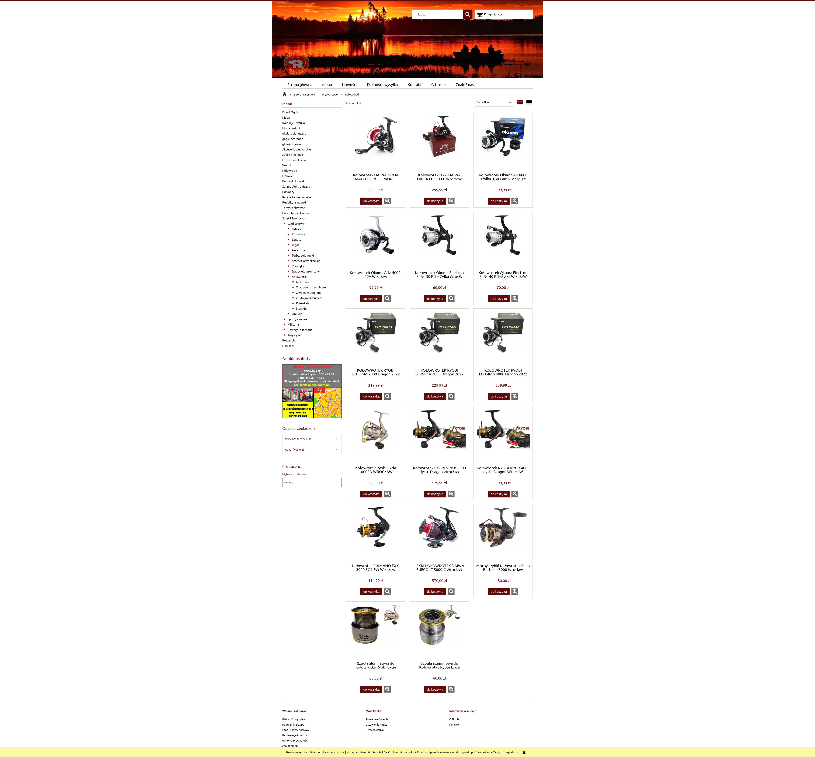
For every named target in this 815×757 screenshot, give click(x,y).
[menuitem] (299, 84)
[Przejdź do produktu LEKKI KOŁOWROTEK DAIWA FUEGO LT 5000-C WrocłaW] (439, 533)
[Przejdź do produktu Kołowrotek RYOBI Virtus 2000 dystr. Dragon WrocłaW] (439, 435)
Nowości (288, 345)
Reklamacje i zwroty (294, 735)
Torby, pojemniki (303, 255)
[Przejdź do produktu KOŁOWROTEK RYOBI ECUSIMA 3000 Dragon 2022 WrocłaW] (439, 337)
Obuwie (287, 176)
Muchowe (302, 282)
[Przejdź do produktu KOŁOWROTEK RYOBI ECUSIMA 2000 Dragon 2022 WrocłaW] (375, 337)
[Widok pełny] (529, 102)
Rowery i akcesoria (300, 329)
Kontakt (454, 724)
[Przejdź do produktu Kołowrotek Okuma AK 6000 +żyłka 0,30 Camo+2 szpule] (503, 142)
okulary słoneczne (294, 133)
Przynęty (288, 192)
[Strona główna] (314, 42)
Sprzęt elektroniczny (296, 186)
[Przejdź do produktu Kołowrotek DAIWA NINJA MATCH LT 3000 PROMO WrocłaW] (375, 142)
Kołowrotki (289, 170)
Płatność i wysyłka (293, 719)
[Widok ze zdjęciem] (520, 102)
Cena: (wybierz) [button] (294, 449)
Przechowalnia (375, 730)
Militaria (293, 324)
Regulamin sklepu (293, 724)
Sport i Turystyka (293, 218)
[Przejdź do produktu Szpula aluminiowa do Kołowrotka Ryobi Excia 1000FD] (375, 630)
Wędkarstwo (296, 223)
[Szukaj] (467, 14)
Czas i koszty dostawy (295, 730)
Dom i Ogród (290, 112)
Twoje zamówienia (377, 719)
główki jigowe (291, 144)
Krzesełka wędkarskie (296, 197)
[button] (387, 201)
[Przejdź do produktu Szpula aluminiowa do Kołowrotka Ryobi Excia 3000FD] (439, 630)
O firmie (454, 719)
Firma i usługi (291, 128)
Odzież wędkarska (294, 160)
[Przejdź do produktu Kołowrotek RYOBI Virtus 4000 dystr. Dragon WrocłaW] (503, 435)
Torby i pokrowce (293, 207)
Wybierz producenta (294, 474)
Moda (286, 117)
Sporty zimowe (298, 319)
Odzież (296, 229)
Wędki (286, 165)
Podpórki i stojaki (293, 181)
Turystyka (294, 335)
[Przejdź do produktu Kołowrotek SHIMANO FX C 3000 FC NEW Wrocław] (375, 533)
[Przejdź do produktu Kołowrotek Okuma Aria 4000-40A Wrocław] (375, 240)
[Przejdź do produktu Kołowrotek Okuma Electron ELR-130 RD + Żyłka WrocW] (439, 240)
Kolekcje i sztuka (293, 123)
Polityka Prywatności (295, 740)
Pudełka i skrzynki (294, 202)
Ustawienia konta (376, 724)
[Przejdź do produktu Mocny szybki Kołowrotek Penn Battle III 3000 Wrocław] (503, 533)
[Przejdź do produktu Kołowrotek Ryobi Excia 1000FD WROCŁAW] (375, 435)
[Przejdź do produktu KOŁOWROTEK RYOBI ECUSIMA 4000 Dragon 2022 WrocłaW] (503, 337)
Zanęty (296, 239)
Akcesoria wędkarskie (296, 149)
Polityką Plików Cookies (383, 752)
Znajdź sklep (290, 745)
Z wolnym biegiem (308, 292)
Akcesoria (298, 250)
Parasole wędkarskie (295, 213)
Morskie (301, 308)
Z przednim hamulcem (311, 287)
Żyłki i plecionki (292, 154)
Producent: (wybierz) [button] (298, 438)
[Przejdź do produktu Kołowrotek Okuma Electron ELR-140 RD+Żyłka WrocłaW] (503, 240)
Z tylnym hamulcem (309, 298)
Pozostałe (298, 234)
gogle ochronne (292, 138)
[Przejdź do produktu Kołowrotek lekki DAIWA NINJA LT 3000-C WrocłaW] (439, 142)
